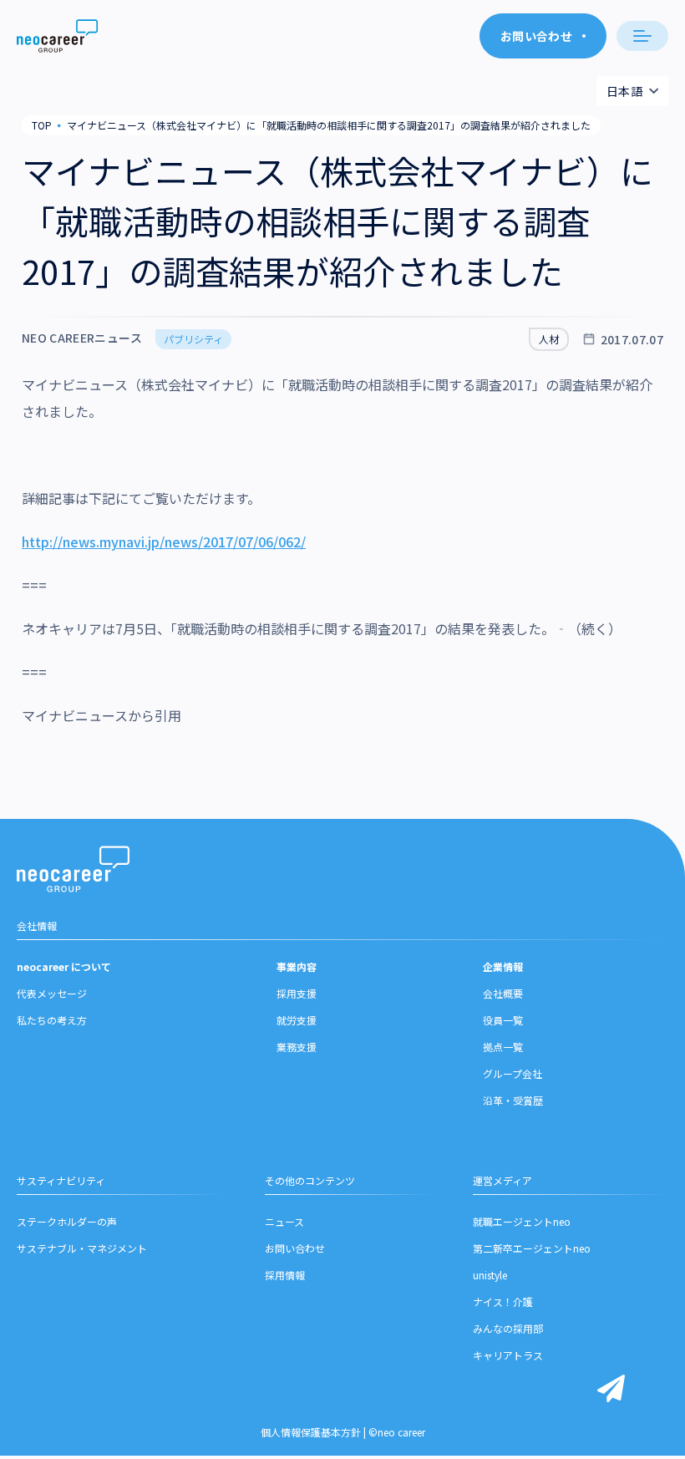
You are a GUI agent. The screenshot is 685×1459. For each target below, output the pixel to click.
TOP (42, 125)
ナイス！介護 (503, 1301)
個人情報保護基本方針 (311, 1432)
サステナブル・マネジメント (82, 1248)
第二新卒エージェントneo (532, 1248)
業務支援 (297, 1047)
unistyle (490, 1275)
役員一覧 (503, 1020)
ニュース (284, 1221)
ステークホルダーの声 (67, 1221)
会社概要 (503, 993)
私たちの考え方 (52, 1020)
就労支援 (297, 1020)
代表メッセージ (52, 993)
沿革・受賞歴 (513, 1100)
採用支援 (297, 993)
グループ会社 (512, 1073)
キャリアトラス (508, 1355)
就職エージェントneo (522, 1221)
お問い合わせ (295, 1248)
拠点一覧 (503, 1047)
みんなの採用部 (508, 1328)
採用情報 (285, 1275)
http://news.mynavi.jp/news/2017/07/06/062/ (164, 541)
